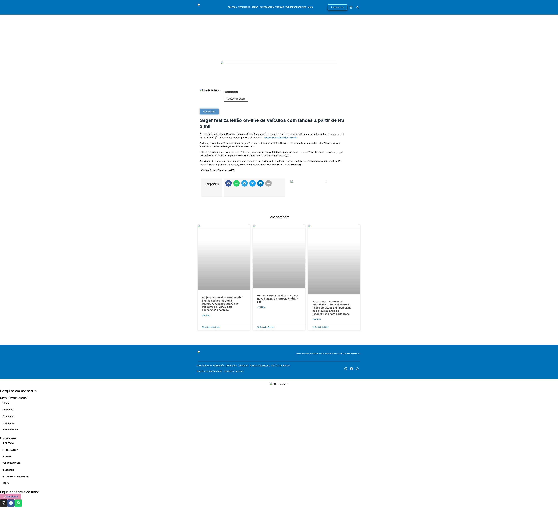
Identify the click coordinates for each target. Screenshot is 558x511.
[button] (228, 183)
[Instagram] (351, 7)
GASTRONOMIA (267, 7)
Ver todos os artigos (236, 98)
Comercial (231, 366)
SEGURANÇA (244, 7)
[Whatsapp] (357, 368)
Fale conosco (204, 366)
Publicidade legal (259, 366)
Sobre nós (219, 366)
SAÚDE (255, 7)
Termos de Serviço (233, 371)
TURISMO (279, 7)
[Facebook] (351, 368)
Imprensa (244, 366)
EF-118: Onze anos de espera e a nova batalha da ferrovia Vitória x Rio (277, 298)
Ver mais (206, 315)
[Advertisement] (279, 36)
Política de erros (280, 366)
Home (6, 403)
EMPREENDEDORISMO (295, 7)
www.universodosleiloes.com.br (280, 137)
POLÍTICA (232, 7)
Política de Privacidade (209, 371)
